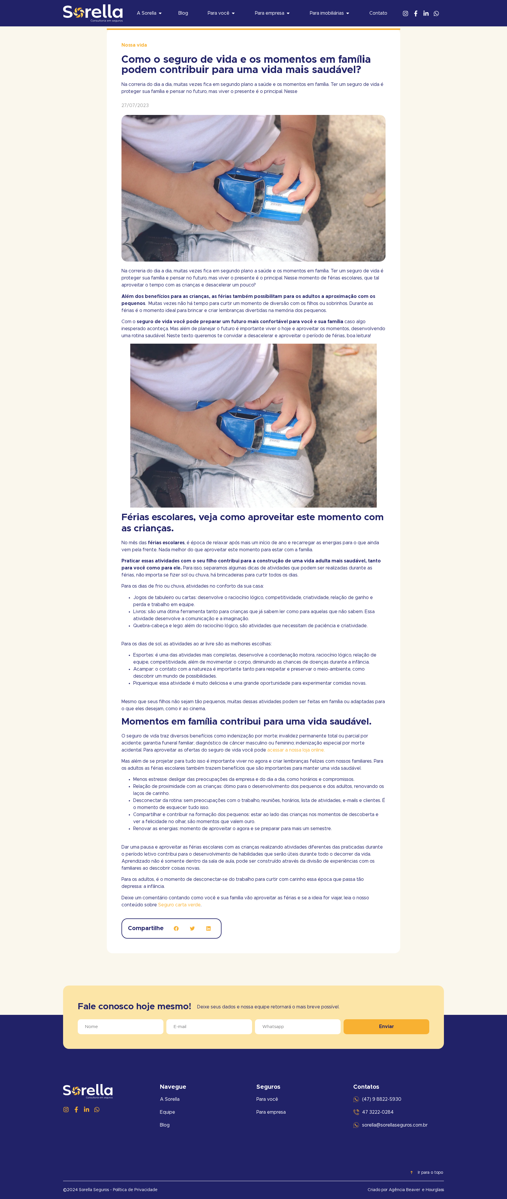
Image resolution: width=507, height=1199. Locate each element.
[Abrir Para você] (233, 13)
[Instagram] (405, 13)
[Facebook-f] (416, 13)
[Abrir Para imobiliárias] (347, 13)
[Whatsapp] (436, 13)
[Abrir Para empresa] (288, 13)
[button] (176, 928)
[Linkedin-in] (426, 13)
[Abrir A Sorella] (160, 13)
